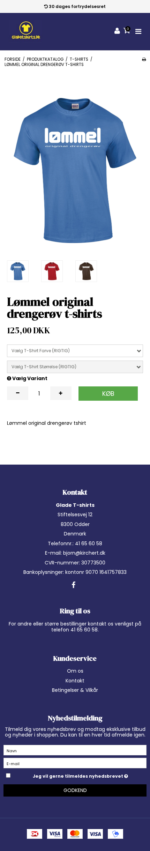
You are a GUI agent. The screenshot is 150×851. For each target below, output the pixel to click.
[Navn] (75, 749)
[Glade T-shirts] (26, 31)
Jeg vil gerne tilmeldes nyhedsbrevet (78, 775)
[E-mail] (75, 762)
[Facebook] (73, 585)
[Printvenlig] (144, 59)
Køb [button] (108, 393)
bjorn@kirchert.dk (84, 552)
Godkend (75, 790)
